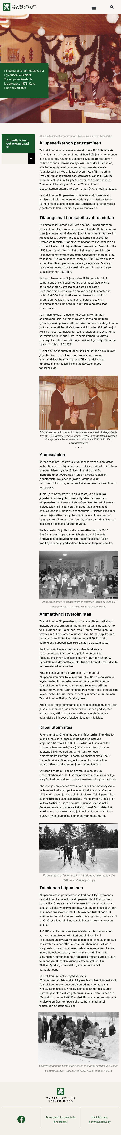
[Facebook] (21, 1119)
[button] (93, 8)
